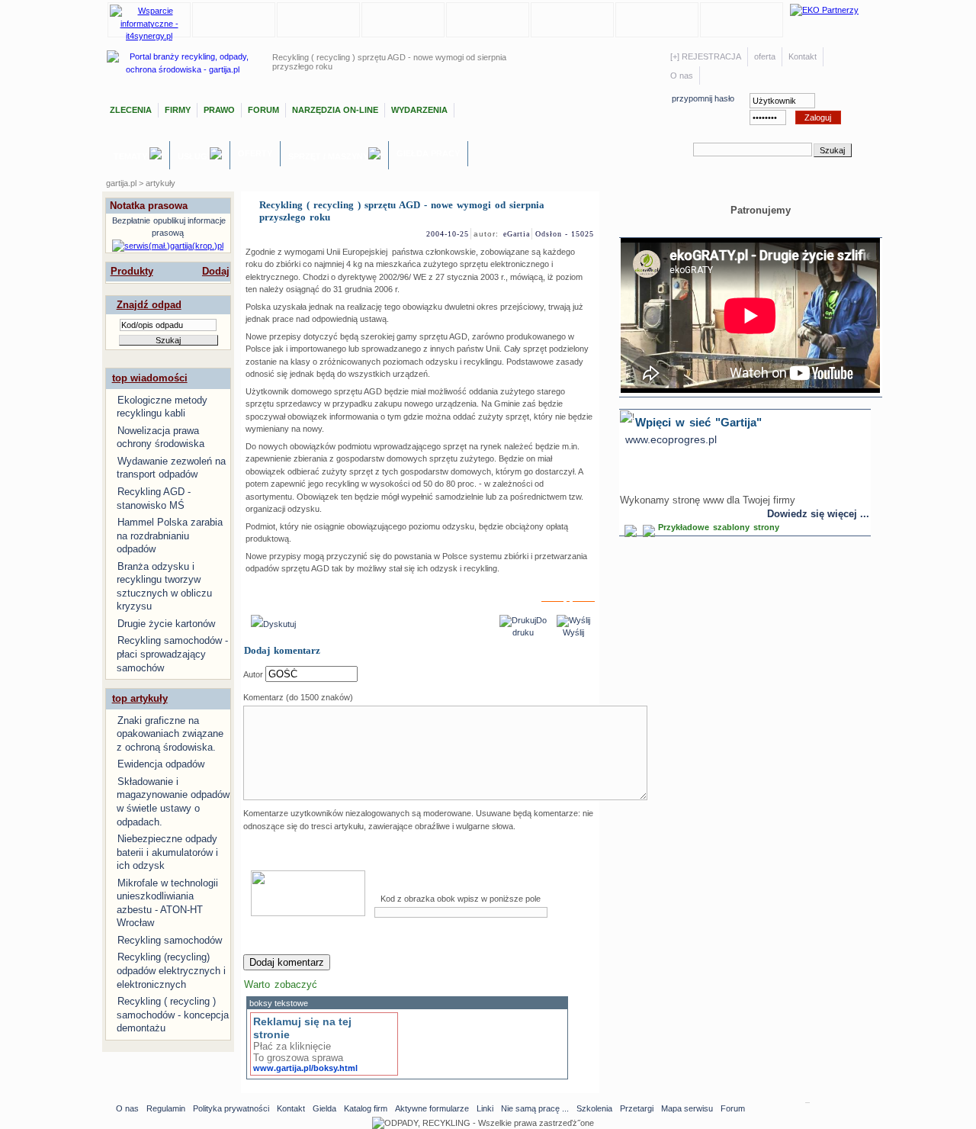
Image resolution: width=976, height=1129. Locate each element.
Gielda (324, 1108)
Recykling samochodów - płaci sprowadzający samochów (172, 654)
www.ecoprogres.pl (671, 439)
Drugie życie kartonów (166, 623)
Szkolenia (594, 1108)
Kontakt (802, 56)
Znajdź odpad (149, 304)
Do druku (529, 626)
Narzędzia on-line (335, 109)
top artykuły (140, 698)
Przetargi (636, 1108)
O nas (681, 75)
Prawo (219, 109)
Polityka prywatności (231, 1108)
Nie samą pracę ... (535, 1108)
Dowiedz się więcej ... (818, 513)
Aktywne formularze (432, 1108)
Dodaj (216, 271)
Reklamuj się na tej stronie (302, 1028)
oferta (764, 56)
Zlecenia (131, 109)
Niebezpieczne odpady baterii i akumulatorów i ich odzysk (167, 852)
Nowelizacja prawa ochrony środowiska (160, 437)
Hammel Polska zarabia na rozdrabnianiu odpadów (170, 535)
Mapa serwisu (687, 1108)
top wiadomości (150, 378)
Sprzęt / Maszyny (328, 156)
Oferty (255, 153)
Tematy (131, 156)
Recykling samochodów (169, 940)
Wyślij (573, 632)
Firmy (178, 109)
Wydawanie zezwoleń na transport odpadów (171, 468)
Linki (485, 1108)
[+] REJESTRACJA (705, 56)
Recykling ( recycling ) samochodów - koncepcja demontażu (173, 1015)
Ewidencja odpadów (160, 764)
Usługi (194, 156)
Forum (263, 109)
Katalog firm (365, 1108)
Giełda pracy (428, 153)
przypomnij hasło (703, 98)
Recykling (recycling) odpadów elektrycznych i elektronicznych (171, 970)
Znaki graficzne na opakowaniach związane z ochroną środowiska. (170, 734)
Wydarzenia (419, 109)
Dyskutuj (279, 624)
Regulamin (165, 1108)
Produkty (132, 271)
